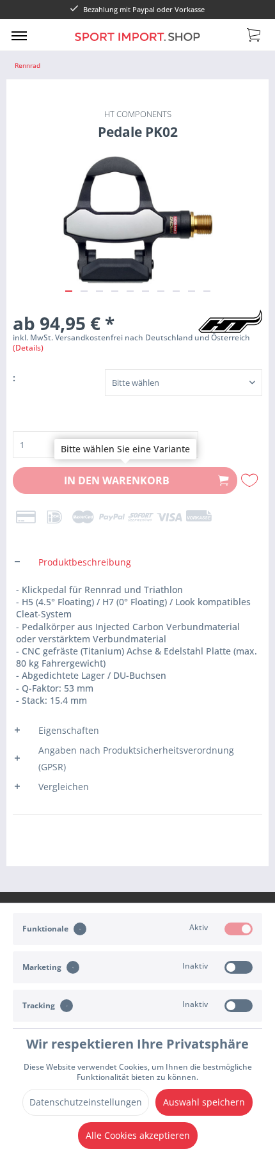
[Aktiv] (238, 929)
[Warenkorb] (254, 34)
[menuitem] (19, 35)
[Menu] (19, 35)
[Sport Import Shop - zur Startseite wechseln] (137, 44)
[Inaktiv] (238, 967)
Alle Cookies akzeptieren (138, 1135)
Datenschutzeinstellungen (85, 1102)
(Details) (28, 348)
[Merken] (251, 480)
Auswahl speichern (204, 1102)
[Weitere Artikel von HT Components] (230, 321)
